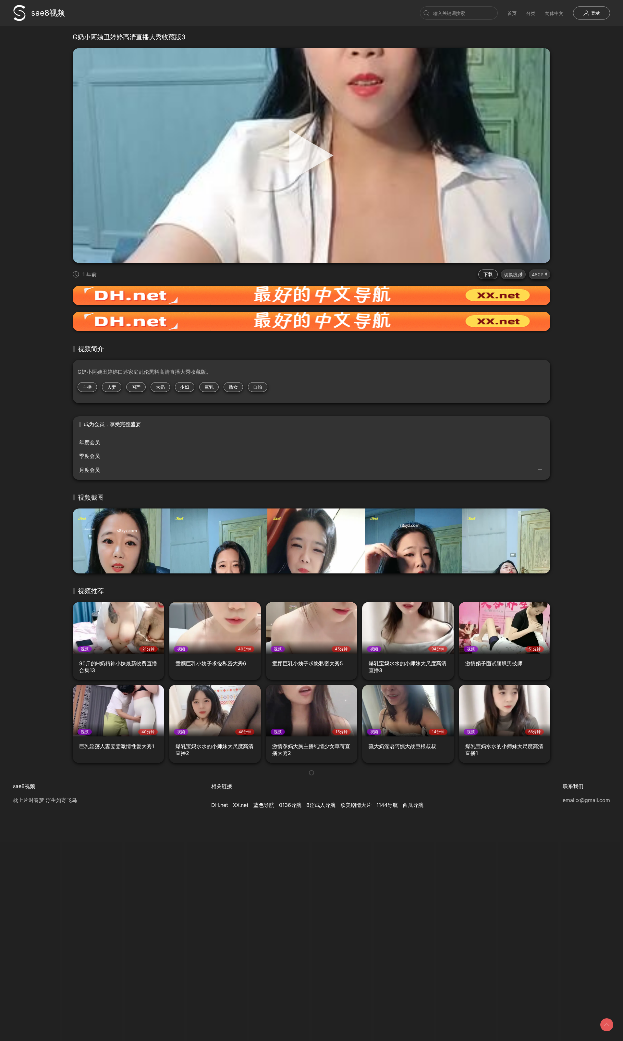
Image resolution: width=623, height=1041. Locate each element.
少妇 (184, 387)
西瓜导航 (413, 805)
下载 (488, 274)
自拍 (257, 387)
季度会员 (89, 456)
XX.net (241, 805)
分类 (530, 13)
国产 (135, 387)
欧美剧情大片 (356, 805)
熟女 (233, 387)
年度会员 (89, 442)
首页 (512, 13)
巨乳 (209, 387)
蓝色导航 (263, 805)
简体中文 (554, 13)
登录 (595, 13)
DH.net (219, 805)
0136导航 (290, 805)
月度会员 (89, 470)
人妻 (111, 387)
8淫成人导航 (321, 805)
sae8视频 (48, 13)
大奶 (160, 387)
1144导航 (387, 805)
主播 (87, 387)
